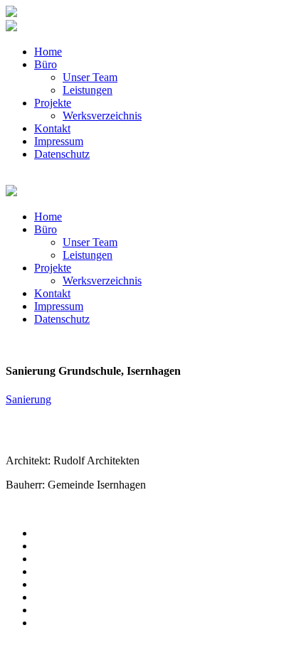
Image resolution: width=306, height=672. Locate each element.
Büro (45, 64)
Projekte (52, 103)
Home (48, 52)
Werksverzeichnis (102, 116)
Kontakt (52, 128)
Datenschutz (62, 154)
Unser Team (90, 77)
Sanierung (28, 399)
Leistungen (87, 90)
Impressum (58, 141)
